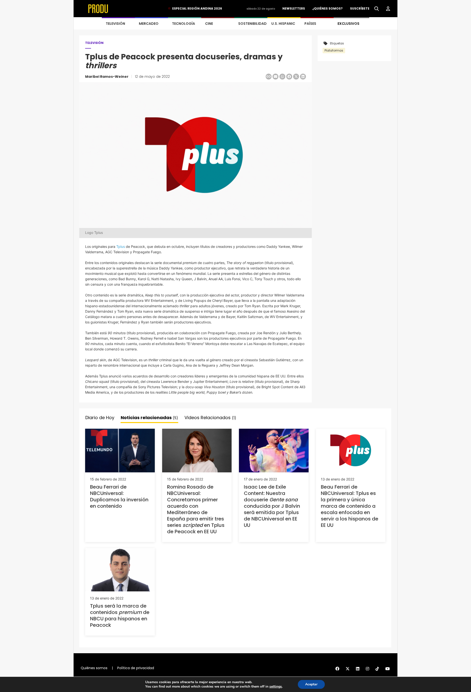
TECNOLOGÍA (183, 23)
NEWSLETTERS (293, 8)
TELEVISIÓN (115, 23)
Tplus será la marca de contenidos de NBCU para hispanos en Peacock (119, 615)
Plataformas (334, 50)
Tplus (120, 246)
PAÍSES (310, 23)
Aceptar (311, 684)
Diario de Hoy (99, 417)
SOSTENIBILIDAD (252, 23)
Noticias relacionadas (149, 417)
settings (275, 686)
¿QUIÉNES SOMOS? (327, 8)
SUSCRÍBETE (359, 8)
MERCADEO (148, 23)
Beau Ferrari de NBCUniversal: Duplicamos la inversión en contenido (119, 496)
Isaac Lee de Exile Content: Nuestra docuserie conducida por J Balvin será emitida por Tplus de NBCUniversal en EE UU (272, 506)
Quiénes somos (94, 667)
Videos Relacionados (210, 417)
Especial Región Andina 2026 (197, 8)
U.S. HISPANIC (283, 23)
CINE (209, 23)
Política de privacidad (135, 667)
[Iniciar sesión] (388, 8)
